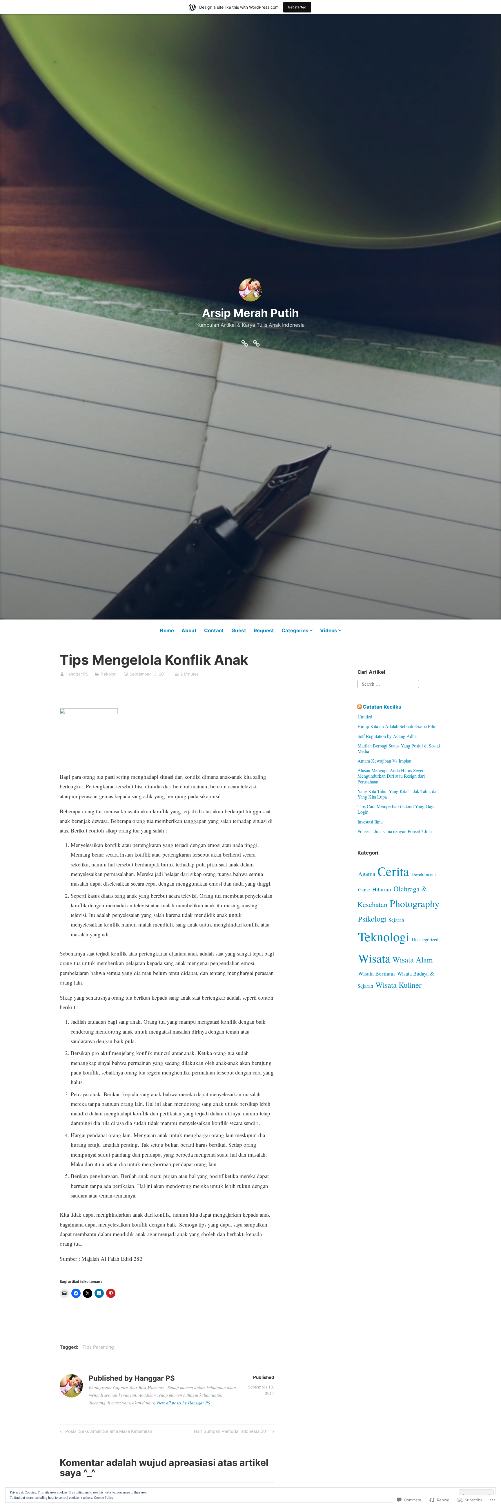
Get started (297, 7)
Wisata (374, 958)
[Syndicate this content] (359, 707)
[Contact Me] (256, 342)
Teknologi (383, 936)
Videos (328, 630)
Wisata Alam (413, 959)
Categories (295, 630)
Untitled (364, 717)
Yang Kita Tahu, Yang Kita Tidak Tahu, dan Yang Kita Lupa (398, 794)
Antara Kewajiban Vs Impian (384, 761)
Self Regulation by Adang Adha (387, 736)
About (189, 630)
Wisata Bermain (376, 973)
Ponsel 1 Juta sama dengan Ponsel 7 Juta (394, 831)
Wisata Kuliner (398, 985)
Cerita (393, 871)
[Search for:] (388, 683)
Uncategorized (425, 939)
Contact (214, 630)
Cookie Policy (103, 1497)
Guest (238, 630)
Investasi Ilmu (370, 822)
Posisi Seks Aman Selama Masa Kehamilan (105, 1432)
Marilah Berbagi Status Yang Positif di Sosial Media (398, 748)
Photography (415, 903)
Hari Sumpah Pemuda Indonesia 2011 (232, 1432)
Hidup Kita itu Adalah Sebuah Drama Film (396, 726)
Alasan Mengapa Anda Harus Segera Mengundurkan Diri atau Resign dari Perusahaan (391, 775)
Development (423, 874)
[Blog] (245, 342)
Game (364, 889)
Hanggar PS (77, 673)
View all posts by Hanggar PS (183, 1403)
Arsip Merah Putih (250, 312)
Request (264, 630)
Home (167, 630)
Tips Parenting (98, 1347)
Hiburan (381, 889)
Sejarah (396, 919)
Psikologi (109, 673)
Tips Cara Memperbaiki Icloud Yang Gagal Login (397, 809)
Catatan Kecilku (382, 707)
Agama (366, 874)
